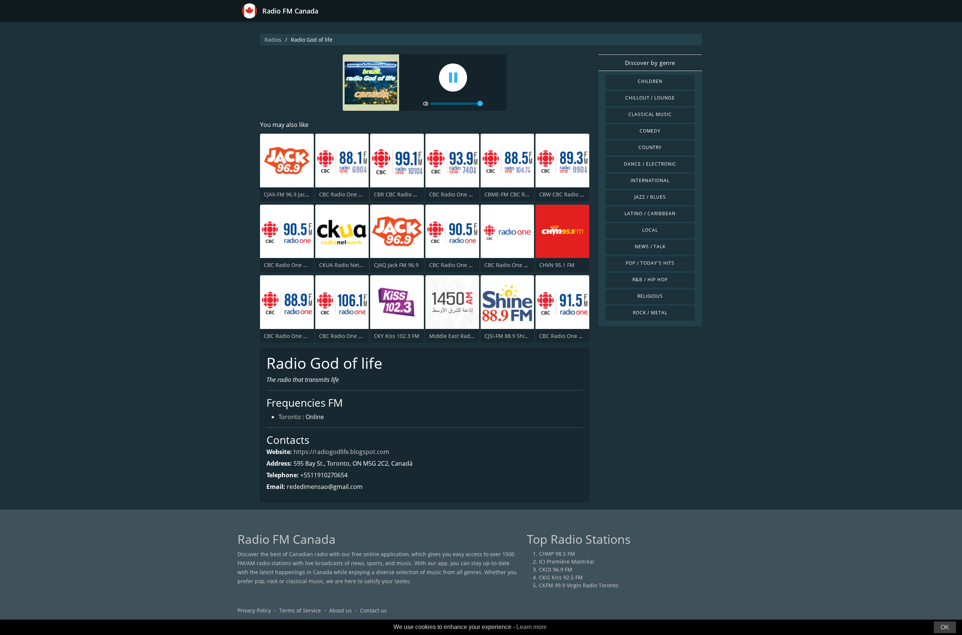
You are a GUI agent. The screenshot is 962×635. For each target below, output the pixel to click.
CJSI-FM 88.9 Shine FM (512, 335)
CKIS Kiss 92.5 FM (561, 577)
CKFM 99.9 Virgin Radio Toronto (578, 585)
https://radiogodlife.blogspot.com (341, 452)
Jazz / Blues (650, 197)
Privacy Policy (254, 610)
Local (650, 230)
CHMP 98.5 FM (557, 553)
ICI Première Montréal (566, 561)
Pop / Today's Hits (650, 263)
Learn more (531, 627)
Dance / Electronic (650, 164)
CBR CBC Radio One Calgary (409, 194)
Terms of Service (300, 610)
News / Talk (650, 246)
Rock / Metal (650, 312)
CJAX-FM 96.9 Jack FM (290, 194)
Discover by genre (650, 62)
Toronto (289, 417)
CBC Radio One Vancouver (352, 194)
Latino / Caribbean (650, 213)
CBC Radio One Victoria (458, 264)
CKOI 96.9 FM (555, 569)
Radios (273, 39)
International (650, 180)
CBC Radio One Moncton (350, 335)
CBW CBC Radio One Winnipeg (577, 194)
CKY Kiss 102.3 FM (396, 335)
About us (340, 610)
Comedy (650, 131)
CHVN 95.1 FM (557, 264)
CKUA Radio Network (345, 264)
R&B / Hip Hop (649, 279)
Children (650, 81)
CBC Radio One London (513, 264)
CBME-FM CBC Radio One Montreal (528, 194)
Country (650, 147)
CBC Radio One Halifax (292, 264)
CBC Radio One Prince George (576, 335)
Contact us (373, 610)
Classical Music (650, 114)
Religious (650, 296)
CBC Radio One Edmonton (462, 194)
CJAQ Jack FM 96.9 (396, 264)
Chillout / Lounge (650, 98)
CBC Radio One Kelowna (294, 335)
